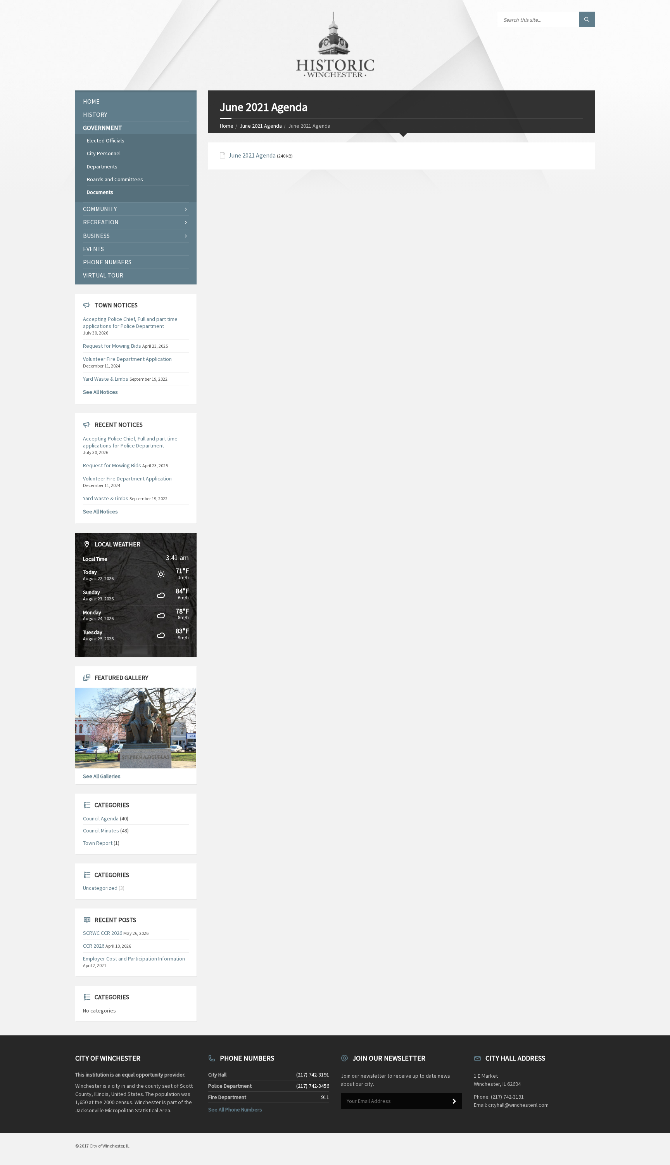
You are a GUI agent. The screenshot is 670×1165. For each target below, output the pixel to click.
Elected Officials (105, 140)
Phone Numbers (107, 262)
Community (100, 209)
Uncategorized (100, 887)
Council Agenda (101, 818)
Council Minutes (101, 830)
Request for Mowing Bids (112, 345)
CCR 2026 (93, 945)
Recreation (101, 222)
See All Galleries (102, 776)
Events (93, 249)
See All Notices (100, 391)
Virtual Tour (103, 275)
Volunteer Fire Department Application (127, 358)
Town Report (97, 842)
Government (102, 128)
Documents (100, 192)
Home (226, 125)
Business (96, 235)
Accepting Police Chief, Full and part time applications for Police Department (130, 322)
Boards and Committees (115, 179)
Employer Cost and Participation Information (134, 958)
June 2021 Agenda (261, 125)
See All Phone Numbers (235, 1109)
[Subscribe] (454, 1101)
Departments (102, 166)
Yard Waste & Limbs (105, 378)
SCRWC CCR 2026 (102, 932)
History (95, 114)
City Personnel (104, 153)
